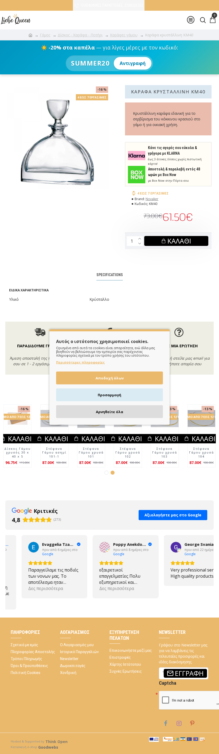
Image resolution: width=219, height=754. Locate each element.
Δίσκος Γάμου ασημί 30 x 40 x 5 (17, 464)
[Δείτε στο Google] (17, 558)
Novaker (152, 199)
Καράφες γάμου (124, 34)
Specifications (109, 275)
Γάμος (45, 34)
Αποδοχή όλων (110, 378)
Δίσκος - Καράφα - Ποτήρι (80, 34)
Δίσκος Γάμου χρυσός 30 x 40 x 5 (54, 464)
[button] (106, 484)
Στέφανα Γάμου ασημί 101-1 (128, 464)
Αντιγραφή (133, 63)
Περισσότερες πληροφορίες (80, 362)
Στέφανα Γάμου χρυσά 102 (201, 464)
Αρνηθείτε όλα (109, 411)
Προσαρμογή (109, 395)
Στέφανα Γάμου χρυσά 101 (164, 464)
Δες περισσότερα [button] (29, 600)
